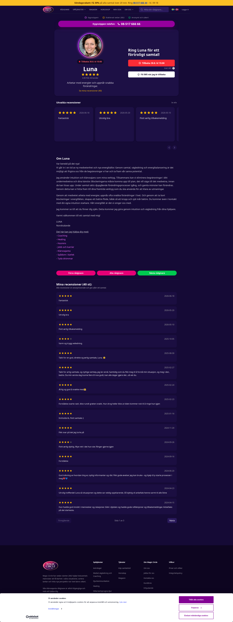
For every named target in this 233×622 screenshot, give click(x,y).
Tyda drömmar (65, 258)
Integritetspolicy (175, 573)
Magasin (93, 9)
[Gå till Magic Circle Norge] (176, 9)
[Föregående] (169, 147)
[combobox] (154, 9)
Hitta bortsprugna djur (102, 591)
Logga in (185, 9)
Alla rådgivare (116, 273)
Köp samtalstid (124, 568)
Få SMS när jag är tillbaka (153, 74)
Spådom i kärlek (66, 254)
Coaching (62, 235)
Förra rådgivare (75, 273)
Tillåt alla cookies (196, 600)
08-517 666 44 (140, 2)
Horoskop (105, 9)
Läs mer (123, 602)
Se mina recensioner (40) (90, 90)
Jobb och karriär (66, 247)
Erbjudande (148, 588)
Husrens (62, 243)
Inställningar (53, 609)
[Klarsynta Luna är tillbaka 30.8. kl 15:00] (90, 45)
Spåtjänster (78, 9)
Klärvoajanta (64, 250)
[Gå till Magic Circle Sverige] (173, 9)
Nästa (172, 520)
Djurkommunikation (101, 581)
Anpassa (195, 608)
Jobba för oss (149, 573)
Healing (62, 239)
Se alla (174, 102)
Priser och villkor (175, 568)
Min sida (117, 9)
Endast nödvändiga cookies (196, 615)
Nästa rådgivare (157, 273)
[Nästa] (174, 147)
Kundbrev (148, 583)
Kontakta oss (149, 578)
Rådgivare (64, 9)
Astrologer (97, 568)
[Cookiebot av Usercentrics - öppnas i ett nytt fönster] (32, 617)
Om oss (128, 9)
